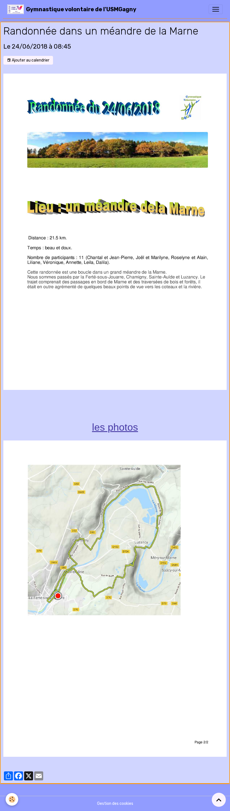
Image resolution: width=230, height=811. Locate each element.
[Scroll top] (219, 800)
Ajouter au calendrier (30, 60)
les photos (115, 427)
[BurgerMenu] (216, 9)
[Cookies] (12, 799)
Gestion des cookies (115, 803)
